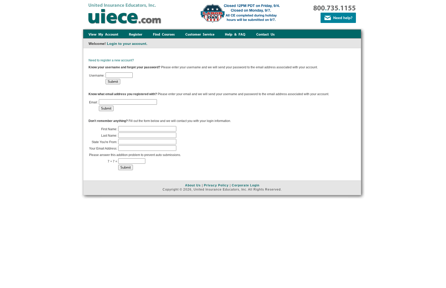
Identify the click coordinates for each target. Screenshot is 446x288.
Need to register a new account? (111, 60)
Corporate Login (245, 185)
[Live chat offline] (338, 18)
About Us (193, 185)
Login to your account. (127, 44)
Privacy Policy (216, 185)
